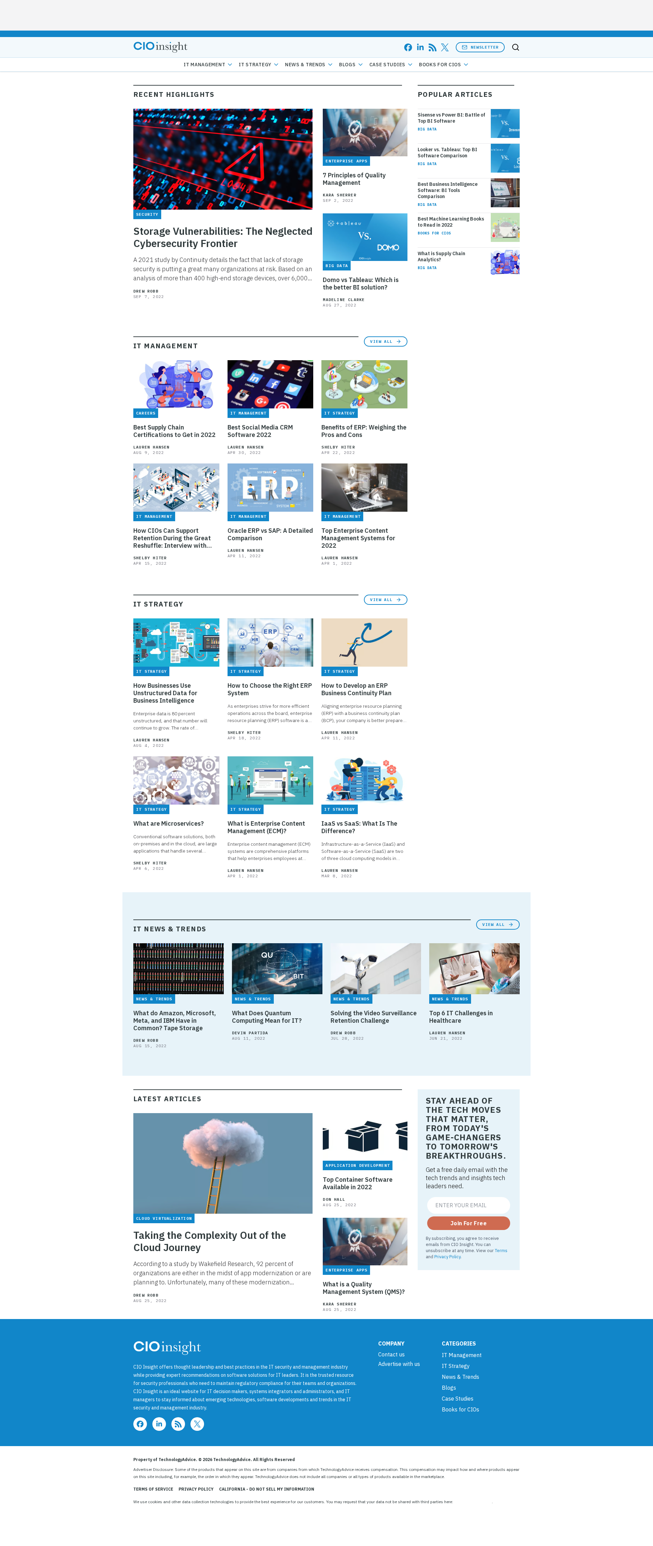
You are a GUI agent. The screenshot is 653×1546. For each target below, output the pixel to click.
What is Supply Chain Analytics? (441, 256)
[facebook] (408, 47)
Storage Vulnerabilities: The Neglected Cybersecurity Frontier (223, 237)
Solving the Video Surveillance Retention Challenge (374, 1016)
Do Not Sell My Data (473, 1501)
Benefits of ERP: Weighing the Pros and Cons (363, 431)
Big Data (427, 129)
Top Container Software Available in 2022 (357, 1183)
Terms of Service (153, 1489)
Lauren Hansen (151, 447)
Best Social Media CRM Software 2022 (260, 431)
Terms (501, 1250)
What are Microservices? (168, 823)
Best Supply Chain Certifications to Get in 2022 (174, 431)
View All (381, 341)
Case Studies (387, 65)
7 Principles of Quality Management (354, 179)
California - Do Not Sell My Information (266, 1489)
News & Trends (305, 65)
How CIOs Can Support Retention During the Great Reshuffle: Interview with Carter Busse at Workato (172, 538)
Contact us (391, 1354)
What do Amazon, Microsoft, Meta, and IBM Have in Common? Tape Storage (174, 1020)
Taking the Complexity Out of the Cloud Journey (209, 1241)
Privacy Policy (447, 1256)
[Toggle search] (516, 47)
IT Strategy (255, 65)
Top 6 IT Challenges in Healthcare (461, 1016)
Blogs (347, 65)
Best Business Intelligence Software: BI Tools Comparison (448, 190)
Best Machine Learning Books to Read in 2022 (451, 222)
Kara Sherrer (339, 194)
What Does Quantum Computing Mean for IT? (267, 1016)
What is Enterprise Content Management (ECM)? (266, 827)
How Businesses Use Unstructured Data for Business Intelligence (165, 693)
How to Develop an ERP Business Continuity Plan (356, 689)
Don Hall (334, 1199)
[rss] (433, 47)
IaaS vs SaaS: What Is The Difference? (359, 827)
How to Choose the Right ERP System (270, 689)
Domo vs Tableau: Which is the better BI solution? (361, 283)
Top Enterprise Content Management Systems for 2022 (358, 538)
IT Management (204, 65)
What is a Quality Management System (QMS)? (364, 1288)
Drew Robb (145, 291)
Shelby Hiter (338, 447)
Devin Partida (250, 1032)
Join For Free (469, 1223)
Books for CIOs (440, 65)
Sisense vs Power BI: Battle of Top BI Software (451, 118)
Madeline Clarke (344, 299)
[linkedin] (420, 47)
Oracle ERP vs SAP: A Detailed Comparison (270, 534)
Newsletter (485, 47)
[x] (445, 47)
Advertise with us (399, 1364)
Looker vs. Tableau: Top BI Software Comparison (447, 152)
